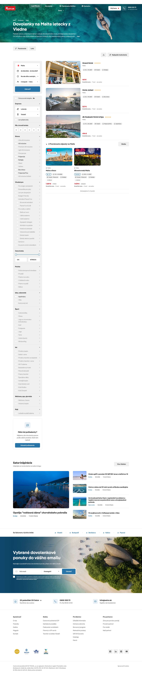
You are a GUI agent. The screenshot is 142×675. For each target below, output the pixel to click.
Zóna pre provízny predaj (111, 621)
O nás (15, 621)
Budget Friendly (23, 196)
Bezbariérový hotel (24, 368)
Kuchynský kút (23, 303)
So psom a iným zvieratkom (27, 245)
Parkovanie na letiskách (50, 627)
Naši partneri (107, 630)
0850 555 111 (65, 600)
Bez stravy (21, 170)
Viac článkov (121, 464)
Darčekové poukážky (49, 624)
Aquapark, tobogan (26, 222)
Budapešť (75, 533)
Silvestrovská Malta (82, 170)
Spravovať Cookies (123, 666)
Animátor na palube (26, 225)
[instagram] (121, 651)
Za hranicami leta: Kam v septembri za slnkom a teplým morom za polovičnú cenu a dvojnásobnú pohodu (107, 500)
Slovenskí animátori (26, 202)
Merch (75, 640)
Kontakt (15, 634)
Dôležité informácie (79, 621)
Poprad (122, 533)
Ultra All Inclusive (24, 140)
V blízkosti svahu (23, 280)
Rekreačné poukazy (79, 630)
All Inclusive (22, 143)
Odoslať (69, 571)
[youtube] (126, 651)
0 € (18, 260)
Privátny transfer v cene (26, 361)
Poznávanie (22, 48)
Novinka (77, 174)
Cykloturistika (22, 313)
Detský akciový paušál (27, 238)
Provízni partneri (108, 624)
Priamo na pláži (23, 284)
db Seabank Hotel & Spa (93, 117)
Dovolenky (48, 6)
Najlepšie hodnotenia (119, 55)
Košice (107, 533)
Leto (32, 48)
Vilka (19, 300)
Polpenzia (21, 157)
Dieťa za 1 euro (24, 212)
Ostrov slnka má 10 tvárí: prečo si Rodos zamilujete (108, 487)
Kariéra (15, 627)
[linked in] (116, 651)
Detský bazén (24, 235)
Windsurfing (22, 341)
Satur (60, 10)
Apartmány (22, 297)
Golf (19, 325)
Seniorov (21, 242)
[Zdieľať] (103, 55)
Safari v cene (22, 354)
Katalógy (76, 637)
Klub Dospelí (22, 391)
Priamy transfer (23, 374)
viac (78, 36)
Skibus (20, 287)
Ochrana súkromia (79, 624)
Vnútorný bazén (23, 404)
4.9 (49, 174)
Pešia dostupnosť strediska (27, 270)
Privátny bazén (23, 351)
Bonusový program (79, 627)
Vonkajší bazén (23, 381)
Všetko (123, 144)
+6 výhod (77, 180)
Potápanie (21, 328)
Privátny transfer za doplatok (27, 358)
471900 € (33, 260)
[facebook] (110, 651)
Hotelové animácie (26, 229)
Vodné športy (22, 338)
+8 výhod (49, 180)
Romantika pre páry (24, 189)
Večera (20, 166)
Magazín (16, 630)
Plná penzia (22, 153)
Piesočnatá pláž (23, 371)
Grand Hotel (87, 63)
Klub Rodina (22, 387)
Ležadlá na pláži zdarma (26, 413)
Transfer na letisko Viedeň (51, 634)
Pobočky (16, 624)
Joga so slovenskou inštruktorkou (24, 321)
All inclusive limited (24, 176)
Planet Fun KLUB (25, 206)
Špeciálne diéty (23, 377)
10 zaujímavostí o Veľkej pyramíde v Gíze (103, 513)
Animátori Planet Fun (25, 199)
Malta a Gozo (51, 170)
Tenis (20, 335)
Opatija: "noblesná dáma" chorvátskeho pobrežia (40, 512)
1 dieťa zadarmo (25, 215)
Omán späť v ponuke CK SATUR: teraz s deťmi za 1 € (108, 474)
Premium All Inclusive (25, 147)
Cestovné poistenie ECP (51, 621)
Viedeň (59, 533)
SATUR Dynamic (78, 634)
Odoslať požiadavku (27, 445)
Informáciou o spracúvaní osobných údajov (26, 579)
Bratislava (92, 533)
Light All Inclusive (24, 150)
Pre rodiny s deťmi (24, 209)
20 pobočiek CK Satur (29, 600)
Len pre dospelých (24, 193)
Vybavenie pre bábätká (27, 232)
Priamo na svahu (23, 277)
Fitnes (20, 316)
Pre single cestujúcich (25, 186)
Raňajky (20, 160)
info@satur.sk (106, 600)
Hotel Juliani (87, 90)
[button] (27, 65)
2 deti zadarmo (24, 219)
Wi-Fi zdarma (22, 364)
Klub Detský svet (23, 384)
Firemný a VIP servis (49, 630)
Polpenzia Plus (23, 173)
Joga (20, 332)
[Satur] (10, 8)
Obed (20, 163)
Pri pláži (20, 274)
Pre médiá (106, 627)
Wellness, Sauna (23, 400)
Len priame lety (23, 120)
